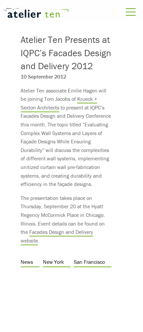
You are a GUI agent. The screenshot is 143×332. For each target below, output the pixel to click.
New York (53, 261)
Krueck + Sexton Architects (59, 103)
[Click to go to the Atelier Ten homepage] (36, 13)
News (27, 261)
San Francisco (89, 261)
